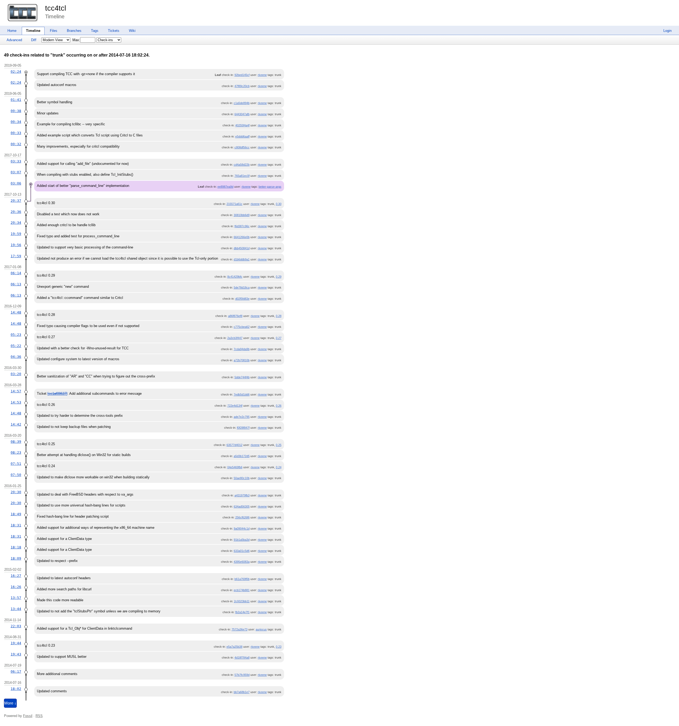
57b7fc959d (242, 674)
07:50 (16, 475)
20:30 (16, 492)
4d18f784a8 (242, 657)
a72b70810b (242, 360)
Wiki (132, 31)
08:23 (16, 452)
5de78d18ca (242, 287)
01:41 (16, 100)
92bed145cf (242, 74)
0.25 (278, 444)
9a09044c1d (242, 528)
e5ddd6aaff (242, 136)
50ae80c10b (242, 478)
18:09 (16, 558)
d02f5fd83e (242, 298)
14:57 (16, 391)
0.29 (278, 276)
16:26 (16, 587)
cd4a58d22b (242, 164)
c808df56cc (242, 147)
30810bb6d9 (242, 215)
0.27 (278, 338)
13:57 (16, 598)
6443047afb (242, 114)
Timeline (33, 31)
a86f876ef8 (235, 315)
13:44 (16, 609)
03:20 (16, 374)
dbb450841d (242, 248)
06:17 (16, 671)
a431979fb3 (242, 495)
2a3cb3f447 (234, 338)
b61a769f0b (242, 579)
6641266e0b (242, 237)
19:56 (16, 245)
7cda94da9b (242, 349)
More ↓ (10, 703)
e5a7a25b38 (234, 646)
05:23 (16, 335)
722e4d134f (234, 405)
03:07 (16, 172)
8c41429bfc (234, 276)
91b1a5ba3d (242, 539)
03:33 (16, 161)
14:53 (16, 402)
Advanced (14, 40)
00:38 (16, 111)
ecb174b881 (242, 590)
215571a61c (234, 203)
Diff (33, 40)
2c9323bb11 (242, 601)
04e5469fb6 (234, 467)
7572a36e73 (239, 629)
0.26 (278, 405)
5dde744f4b (242, 377)
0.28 (278, 315)
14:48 (16, 312)
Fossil (27, 716)
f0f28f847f (243, 427)
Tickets (113, 31)
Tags (94, 31)
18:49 (16, 514)
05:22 (16, 346)
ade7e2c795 (242, 416)
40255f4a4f (242, 125)
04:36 (16, 357)
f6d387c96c (242, 226)
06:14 (16, 273)
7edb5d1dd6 (242, 394)
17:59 (16, 256)
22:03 (16, 626)
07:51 (16, 464)
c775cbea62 (242, 326)
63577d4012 (234, 444)
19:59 (16, 234)
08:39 (16, 442)
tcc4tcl (55, 8)
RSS (39, 716)
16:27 (16, 576)
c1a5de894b (242, 103)
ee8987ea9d (225, 186)
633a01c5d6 (242, 550)
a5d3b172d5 (242, 456)
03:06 (16, 183)
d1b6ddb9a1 (242, 259)
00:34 (16, 122)
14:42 (16, 424)
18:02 (16, 689)
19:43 (16, 654)
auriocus (261, 629)
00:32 (16, 144)
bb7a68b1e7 (242, 692)
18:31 (16, 525)
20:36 (16, 212)
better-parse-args (270, 186)
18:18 (16, 547)
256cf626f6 (242, 517)
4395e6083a (242, 561)
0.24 (278, 467)
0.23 (278, 646)
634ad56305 (242, 506)
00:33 (16, 133)
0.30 (278, 203)
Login (667, 31)
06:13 (16, 284)
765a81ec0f (242, 175)
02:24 (16, 72)
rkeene (262, 74)
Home (11, 31)
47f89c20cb (242, 86)
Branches (74, 31)
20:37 (16, 201)
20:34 (16, 223)
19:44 (16, 643)
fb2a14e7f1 (242, 612)
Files (53, 31)
